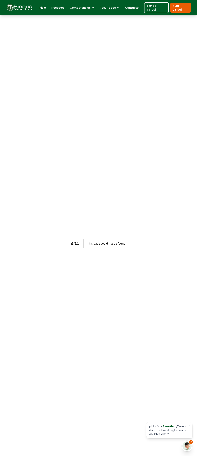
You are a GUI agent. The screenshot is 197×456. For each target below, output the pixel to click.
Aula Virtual (177, 8)
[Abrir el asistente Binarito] (187, 446)
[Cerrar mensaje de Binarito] (189, 425)
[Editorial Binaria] (19, 7)
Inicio (42, 8)
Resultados (108, 8)
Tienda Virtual (151, 8)
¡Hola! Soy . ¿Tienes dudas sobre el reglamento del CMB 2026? (167, 430)
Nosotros (57, 8)
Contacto (132, 8)
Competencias (80, 8)
